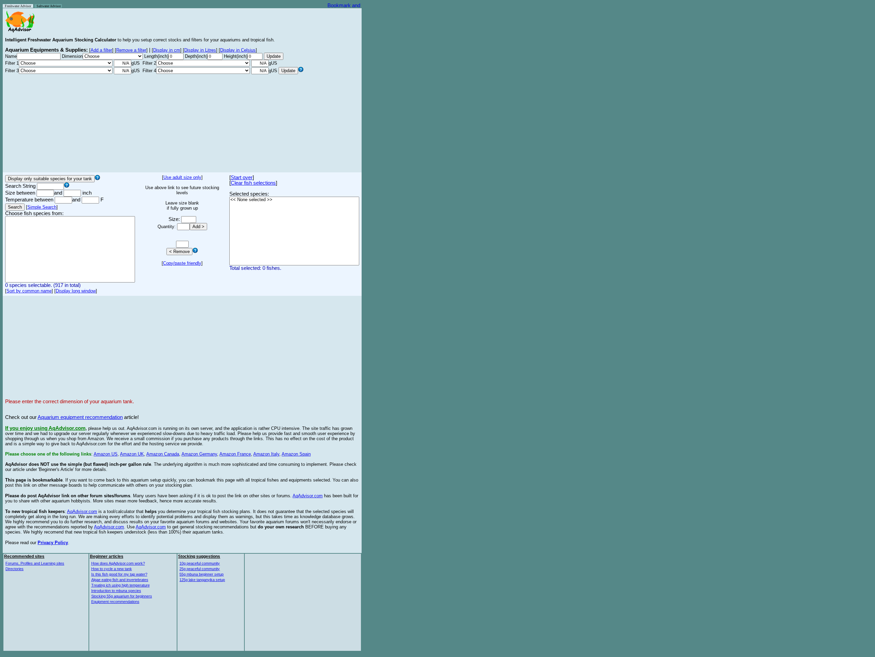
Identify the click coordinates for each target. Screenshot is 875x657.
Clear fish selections (253, 183)
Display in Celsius (238, 50)
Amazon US (106, 454)
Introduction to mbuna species (116, 591)
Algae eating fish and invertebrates (119, 580)
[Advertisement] (182, 122)
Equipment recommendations (115, 602)
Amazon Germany (199, 454)
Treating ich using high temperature (120, 585)
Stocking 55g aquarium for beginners (121, 596)
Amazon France (235, 454)
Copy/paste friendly (182, 263)
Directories (14, 569)
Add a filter (101, 50)
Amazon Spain (296, 454)
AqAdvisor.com (308, 495)
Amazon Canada (162, 454)
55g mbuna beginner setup (201, 574)
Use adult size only (182, 177)
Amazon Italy (266, 454)
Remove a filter (131, 50)
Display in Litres (200, 50)
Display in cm (166, 50)
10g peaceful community (199, 563)
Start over (242, 177)
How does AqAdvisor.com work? (118, 563)
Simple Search (41, 207)
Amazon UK (132, 454)
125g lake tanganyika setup (202, 580)
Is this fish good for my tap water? (119, 574)
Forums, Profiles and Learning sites (34, 563)
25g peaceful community (199, 569)
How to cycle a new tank (111, 569)
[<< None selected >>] (294, 200)
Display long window (76, 290)
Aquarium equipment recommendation (80, 417)
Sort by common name (29, 290)
